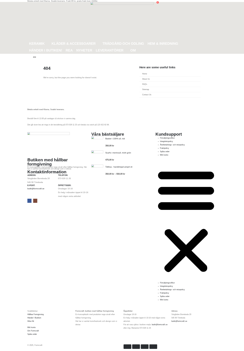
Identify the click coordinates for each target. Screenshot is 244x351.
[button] (29, 4)
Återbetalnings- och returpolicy (172, 145)
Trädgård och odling (123, 43)
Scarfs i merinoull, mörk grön (118, 153)
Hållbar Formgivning (35, 314)
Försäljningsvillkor (167, 138)
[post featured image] (97, 142)
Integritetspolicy (166, 141)
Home (144, 74)
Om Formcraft (33, 331)
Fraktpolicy (164, 148)
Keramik (37, 43)
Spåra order (164, 152)
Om (133, 50)
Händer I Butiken (34, 318)
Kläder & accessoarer (74, 43)
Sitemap (145, 89)
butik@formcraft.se (35, 188)
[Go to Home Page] (28, 57)
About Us (146, 79)
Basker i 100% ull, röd (115, 138)
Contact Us (146, 95)
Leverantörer (110, 50)
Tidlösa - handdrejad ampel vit (118, 167)
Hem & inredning (163, 43)
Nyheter (84, 50)
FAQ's (144, 84)
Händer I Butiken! (45, 50)
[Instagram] (35, 201)
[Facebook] (29, 201)
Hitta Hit (30, 321)
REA (69, 50)
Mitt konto (164, 155)
